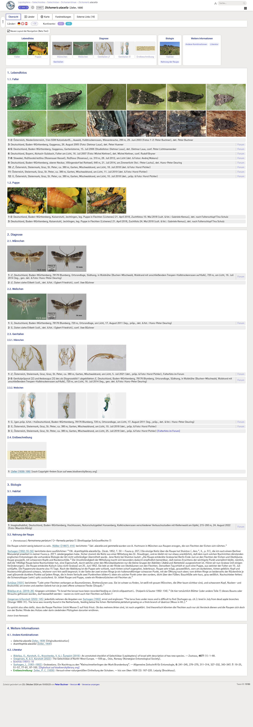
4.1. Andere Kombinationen (22, 635)
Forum (240, 144)
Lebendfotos (28, 38)
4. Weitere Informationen (23, 628)
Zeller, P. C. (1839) (44, 670)
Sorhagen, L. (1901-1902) (27, 664)
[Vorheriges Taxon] (20, 7)
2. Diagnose (15, 234)
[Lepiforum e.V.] (10, 6)
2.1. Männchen (15, 241)
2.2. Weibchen (15, 289)
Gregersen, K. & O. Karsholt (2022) (32, 659)
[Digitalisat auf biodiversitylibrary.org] (59, 667)
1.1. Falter (13, 79)
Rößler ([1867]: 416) (63, 546)
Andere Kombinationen (196, 44)
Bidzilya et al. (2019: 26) (21, 591)
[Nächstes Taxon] (27, 7)
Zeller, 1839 (38, 641)
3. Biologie (14, 484)
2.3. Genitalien (15, 334)
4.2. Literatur (14, 650)
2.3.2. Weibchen (15, 388)
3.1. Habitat (14, 491)
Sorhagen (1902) (92, 599)
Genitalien (58, 62)
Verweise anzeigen (91, 685)
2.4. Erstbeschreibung (19, 437)
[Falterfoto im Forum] (168, 431)
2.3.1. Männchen (15, 340)
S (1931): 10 (23, 662)
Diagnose (103, 38)
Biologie (170, 38)
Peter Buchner (61, 685)
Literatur (214, 44)
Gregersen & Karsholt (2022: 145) (26, 599)
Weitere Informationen (202, 38)
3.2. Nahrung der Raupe (20, 534)
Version (75, 685)
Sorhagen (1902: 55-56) (21, 551)
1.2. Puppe (13, 182)
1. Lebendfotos (17, 72)
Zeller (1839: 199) (21, 471)
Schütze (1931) (16, 583)
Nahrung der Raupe (170, 62)
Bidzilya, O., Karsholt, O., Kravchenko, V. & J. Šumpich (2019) (46, 656)
